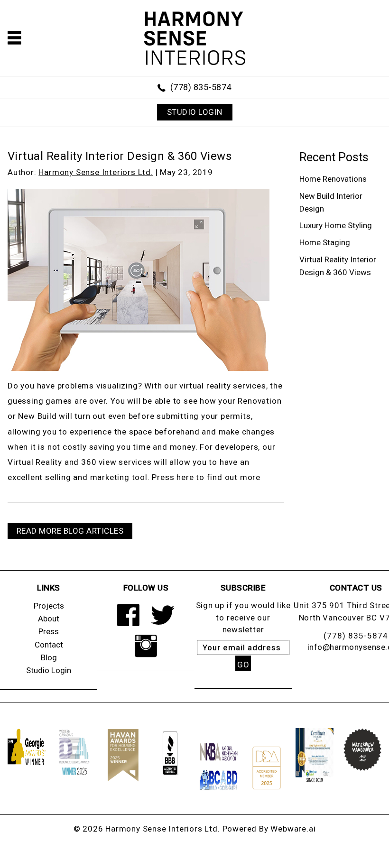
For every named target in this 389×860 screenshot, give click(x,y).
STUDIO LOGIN (194, 112)
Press (48, 631)
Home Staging (324, 242)
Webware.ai (292, 828)
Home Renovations (333, 179)
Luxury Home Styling (335, 225)
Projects (49, 605)
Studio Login (48, 670)
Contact (49, 644)
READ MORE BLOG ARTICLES (70, 531)
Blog (49, 657)
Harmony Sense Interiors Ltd (161, 828)
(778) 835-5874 (201, 87)
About (48, 618)
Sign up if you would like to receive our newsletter (243, 617)
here (185, 477)
